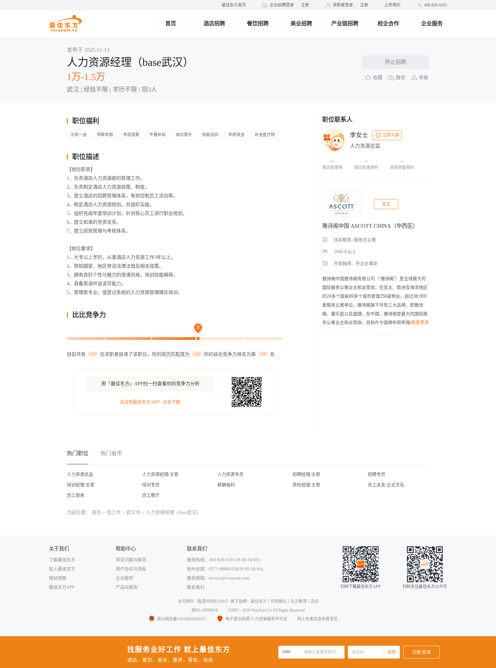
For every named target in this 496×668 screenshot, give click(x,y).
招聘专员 (376, 474)
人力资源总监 (80, 474)
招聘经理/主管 (306, 474)
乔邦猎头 (279, 601)
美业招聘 (301, 23)
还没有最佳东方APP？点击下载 (150, 401)
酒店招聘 (214, 23)
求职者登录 (343, 5)
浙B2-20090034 (204, 610)
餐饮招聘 (258, 23)
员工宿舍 (75, 495)
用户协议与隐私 (131, 568)
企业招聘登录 (282, 5)
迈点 (314, 601)
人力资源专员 (230, 474)
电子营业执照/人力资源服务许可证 (256, 619)
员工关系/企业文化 (386, 484)
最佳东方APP (61, 587)
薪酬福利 (226, 484)
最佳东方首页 (234, 5)
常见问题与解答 (131, 559)
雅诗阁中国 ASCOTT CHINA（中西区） (370, 226)
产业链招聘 (344, 23)
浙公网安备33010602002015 (181, 619)
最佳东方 (259, 601)
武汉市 (133, 512)
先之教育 (299, 601)
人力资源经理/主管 (160, 474)
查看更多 (420, 322)
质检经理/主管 (306, 484)
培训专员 (151, 484)
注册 (305, 5)
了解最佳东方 (62, 559)
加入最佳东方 (62, 568)
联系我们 (195, 587)
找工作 (114, 512)
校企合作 (388, 23)
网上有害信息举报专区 (317, 619)
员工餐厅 (151, 495)
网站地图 (57, 577)
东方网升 (186, 601)
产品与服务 (127, 587)
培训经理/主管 (80, 484)
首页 (170, 23)
